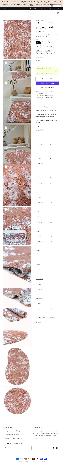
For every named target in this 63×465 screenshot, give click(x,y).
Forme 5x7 (40, 54)
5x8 (50, 42)
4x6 (44, 42)
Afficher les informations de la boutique (45, 98)
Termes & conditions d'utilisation (13, 438)
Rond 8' (48, 50)
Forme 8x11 (50, 54)
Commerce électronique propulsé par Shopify (36, 461)
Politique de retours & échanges (12, 431)
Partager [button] (39, 322)
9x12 (51, 46)
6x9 (38, 46)
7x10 (44, 46)
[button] (5, 13)
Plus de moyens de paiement (47, 87)
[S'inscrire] (30, 448)
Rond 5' (39, 50)
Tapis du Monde (24, 461)
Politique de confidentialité (11, 434)
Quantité (38, 60)
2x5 (38, 42)
